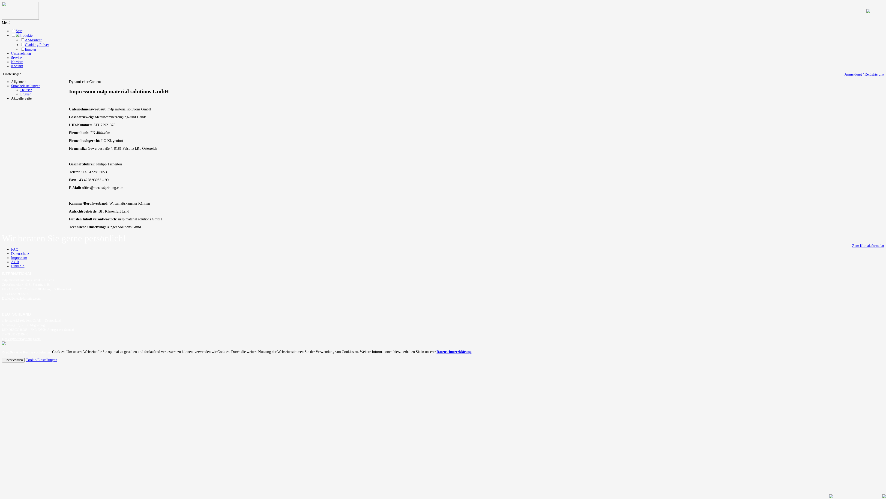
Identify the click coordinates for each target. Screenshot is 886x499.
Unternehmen (21, 53)
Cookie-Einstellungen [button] (41, 360)
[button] (6, 22)
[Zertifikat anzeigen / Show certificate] (4, 344)
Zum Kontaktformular (868, 246)
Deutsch (26, 90)
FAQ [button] (14, 249)
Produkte (26, 35)
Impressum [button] (19, 258)
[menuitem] (25, 90)
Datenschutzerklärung (454, 352)
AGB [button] (15, 262)
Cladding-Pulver (37, 45)
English (25, 94)
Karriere (17, 62)
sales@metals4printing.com (23, 298)
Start (19, 31)
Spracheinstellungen (25, 86)
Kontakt (17, 66)
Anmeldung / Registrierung (864, 74)
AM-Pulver (33, 40)
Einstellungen (12, 74)
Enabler (30, 49)
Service (16, 58)
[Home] (20, 18)
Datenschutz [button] (20, 254)
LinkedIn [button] (17, 266)
